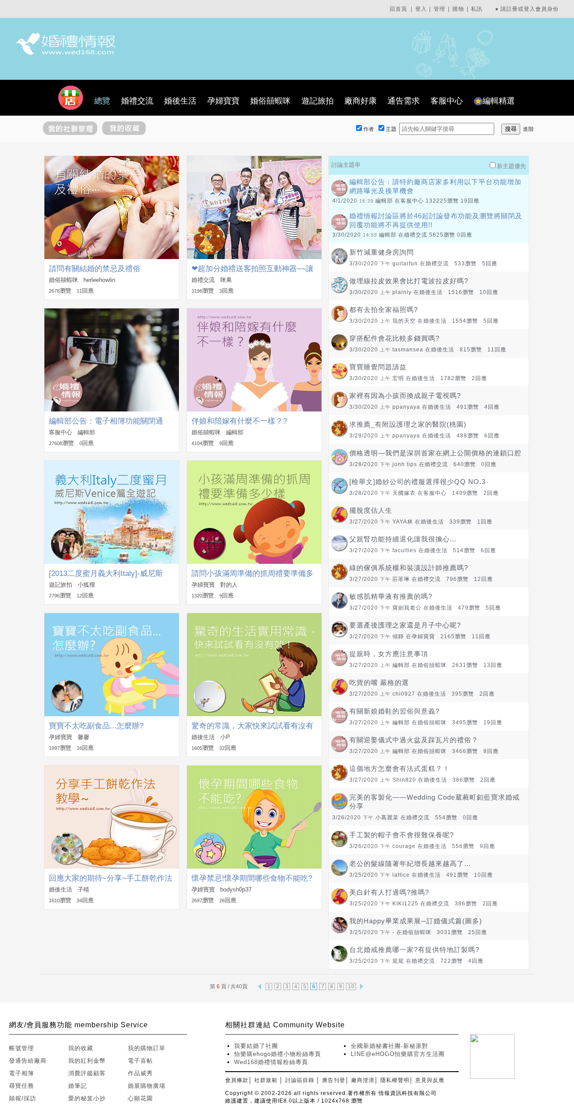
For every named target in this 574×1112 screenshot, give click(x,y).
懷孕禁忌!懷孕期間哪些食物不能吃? (251, 878)
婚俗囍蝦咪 (270, 100)
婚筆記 (77, 1085)
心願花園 (140, 1098)
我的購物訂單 (146, 1048)
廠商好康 (360, 100)
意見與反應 (429, 1080)
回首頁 (398, 9)
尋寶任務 (21, 1085)
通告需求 (403, 100)
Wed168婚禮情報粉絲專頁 (271, 1062)
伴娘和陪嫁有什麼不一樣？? (239, 421)
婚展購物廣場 (146, 1085)
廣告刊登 (333, 1080)
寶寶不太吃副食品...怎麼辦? (96, 726)
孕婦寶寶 (223, 100)
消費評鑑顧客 (87, 1073)
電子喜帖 (140, 1060)
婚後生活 (180, 100)
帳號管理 (21, 1048)
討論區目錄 (299, 1080)
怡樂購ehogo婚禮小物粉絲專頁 (277, 1054)
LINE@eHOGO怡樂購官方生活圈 (398, 1054)
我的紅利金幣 (87, 1060)
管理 (439, 9)
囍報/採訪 (22, 1098)
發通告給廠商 (28, 1060)
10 (351, 986)
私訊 (477, 9)
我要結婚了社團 (256, 1046)
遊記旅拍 (317, 100)
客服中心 (446, 100)
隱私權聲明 (394, 1080)
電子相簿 (21, 1073)
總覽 (102, 100)
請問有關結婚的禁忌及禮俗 (94, 268)
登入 (421, 9)
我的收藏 (80, 1048)
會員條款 (236, 1080)
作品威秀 (140, 1073)
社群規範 (266, 1080)
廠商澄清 (362, 1080)
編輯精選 (499, 100)
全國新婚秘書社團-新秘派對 (389, 1046)
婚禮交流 (137, 100)
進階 (528, 129)
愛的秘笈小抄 (87, 1098)
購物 (458, 9)
